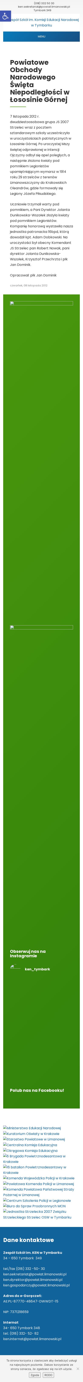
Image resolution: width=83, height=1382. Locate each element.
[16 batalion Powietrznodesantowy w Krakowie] (41, 1169)
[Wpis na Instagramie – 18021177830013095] (41, 1018)
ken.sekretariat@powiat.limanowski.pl (44, 6)
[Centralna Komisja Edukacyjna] (30, 1144)
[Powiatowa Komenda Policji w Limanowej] (38, 1183)
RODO (48, 1375)
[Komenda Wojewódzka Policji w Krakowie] (38, 1178)
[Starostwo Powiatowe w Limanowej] (34, 1139)
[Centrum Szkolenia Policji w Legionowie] (37, 1200)
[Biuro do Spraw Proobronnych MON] (34, 1206)
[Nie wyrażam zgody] (78, 1369)
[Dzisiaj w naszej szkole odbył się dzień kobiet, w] (41, 1065)
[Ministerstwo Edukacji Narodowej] (32, 1128)
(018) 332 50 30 (44, 3)
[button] (5, 16)
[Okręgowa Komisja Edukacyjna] (30, 1150)
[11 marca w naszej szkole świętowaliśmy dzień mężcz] (41, 1037)
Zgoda (35, 1375)
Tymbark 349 (42, 10)
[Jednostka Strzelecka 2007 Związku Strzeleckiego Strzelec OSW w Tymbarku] (41, 1214)
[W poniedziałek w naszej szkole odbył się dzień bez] (41, 996)
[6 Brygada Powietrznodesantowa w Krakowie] (41, 1158)
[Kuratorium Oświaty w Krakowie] (31, 1133)
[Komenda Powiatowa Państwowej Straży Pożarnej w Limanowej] (41, 1192)
